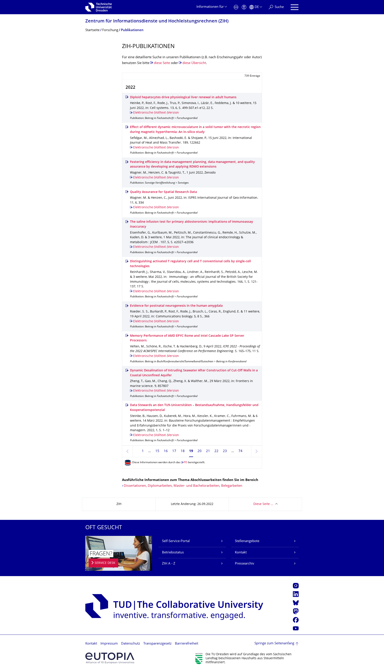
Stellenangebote (247, 541)
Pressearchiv (244, 563)
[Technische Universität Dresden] (98, 7)
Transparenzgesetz (157, 643)
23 (225, 451)
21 (208, 451)
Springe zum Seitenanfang (274, 643)
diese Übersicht (194, 63)
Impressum (109, 643)
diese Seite (162, 63)
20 (200, 451)
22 (216, 451)
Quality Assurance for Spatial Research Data (163, 192)
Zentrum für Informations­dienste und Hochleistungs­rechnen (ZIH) (156, 21)
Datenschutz (130, 643)
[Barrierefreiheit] (244, 7)
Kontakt (241, 552)
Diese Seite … (263, 504)
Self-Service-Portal (176, 541)
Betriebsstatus (173, 552)
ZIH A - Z (168, 563)
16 (166, 451)
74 (240, 451)
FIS (185, 462)
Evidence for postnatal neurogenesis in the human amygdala (176, 305)
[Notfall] (236, 7)
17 (174, 451)
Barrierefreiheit (186, 643)
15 (157, 451)
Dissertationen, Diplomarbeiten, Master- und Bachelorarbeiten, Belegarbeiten (183, 486)
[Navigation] (294, 7)
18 (183, 451)
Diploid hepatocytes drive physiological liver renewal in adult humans (183, 97)
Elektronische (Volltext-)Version (156, 112)
